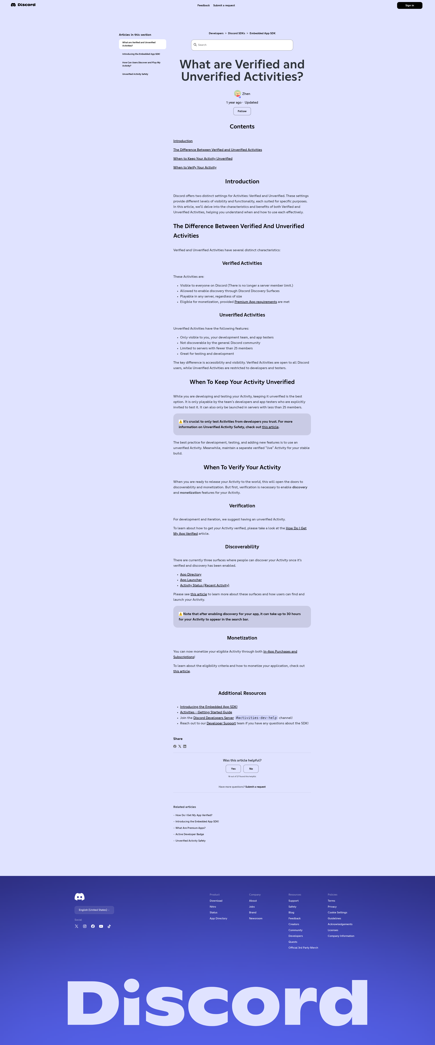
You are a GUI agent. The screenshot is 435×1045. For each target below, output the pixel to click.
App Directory (190, 574)
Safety (292, 906)
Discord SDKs (236, 33)
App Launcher (191, 580)
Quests (293, 942)
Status (213, 912)
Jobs (252, 906)
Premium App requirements (255, 302)
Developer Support (221, 723)
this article (270, 427)
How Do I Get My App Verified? (194, 815)
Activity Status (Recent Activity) (204, 585)
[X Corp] (179, 746)
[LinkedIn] (184, 746)
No (251, 768)
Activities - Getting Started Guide (206, 712)
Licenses (333, 930)
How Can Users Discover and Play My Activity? (141, 64)
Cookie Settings (337, 912)
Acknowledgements (340, 924)
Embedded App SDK (263, 33)
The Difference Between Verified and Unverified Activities (217, 150)
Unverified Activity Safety (135, 74)
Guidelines (334, 918)
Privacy (332, 906)
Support (294, 900)
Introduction (183, 141)
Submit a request (224, 5)
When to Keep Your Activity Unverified (202, 158)
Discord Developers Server (213, 718)
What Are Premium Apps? (190, 828)
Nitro (213, 906)
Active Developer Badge (190, 834)
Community (295, 930)
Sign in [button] (409, 5)
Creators (294, 924)
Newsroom (255, 918)
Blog (291, 912)
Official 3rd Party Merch (303, 947)
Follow (242, 111)
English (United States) (93, 910)
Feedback (203, 5)
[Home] (23, 6)
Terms (331, 900)
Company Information (341, 936)
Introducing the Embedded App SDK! (141, 54)
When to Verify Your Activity (194, 167)
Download (216, 900)
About (253, 900)
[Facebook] (174, 746)
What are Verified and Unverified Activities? (138, 44)
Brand (252, 912)
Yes (233, 768)
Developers (216, 33)
